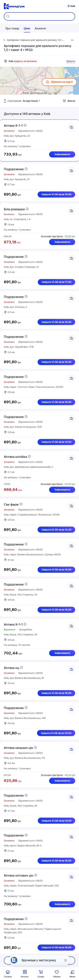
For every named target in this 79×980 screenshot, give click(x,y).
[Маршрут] (71, 127)
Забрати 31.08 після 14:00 (56, 441)
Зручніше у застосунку (38, 960)
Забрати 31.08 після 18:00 (56, 569)
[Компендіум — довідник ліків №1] (14, 6)
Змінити (70, 61)
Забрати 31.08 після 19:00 (56, 402)
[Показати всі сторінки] (72, 40)
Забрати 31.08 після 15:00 (56, 820)
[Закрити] (65, 960)
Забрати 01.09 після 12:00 (56, 529)
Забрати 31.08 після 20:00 (56, 733)
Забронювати (62, 154)
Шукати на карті (62, 81)
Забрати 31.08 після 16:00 (56, 194)
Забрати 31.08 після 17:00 (56, 282)
